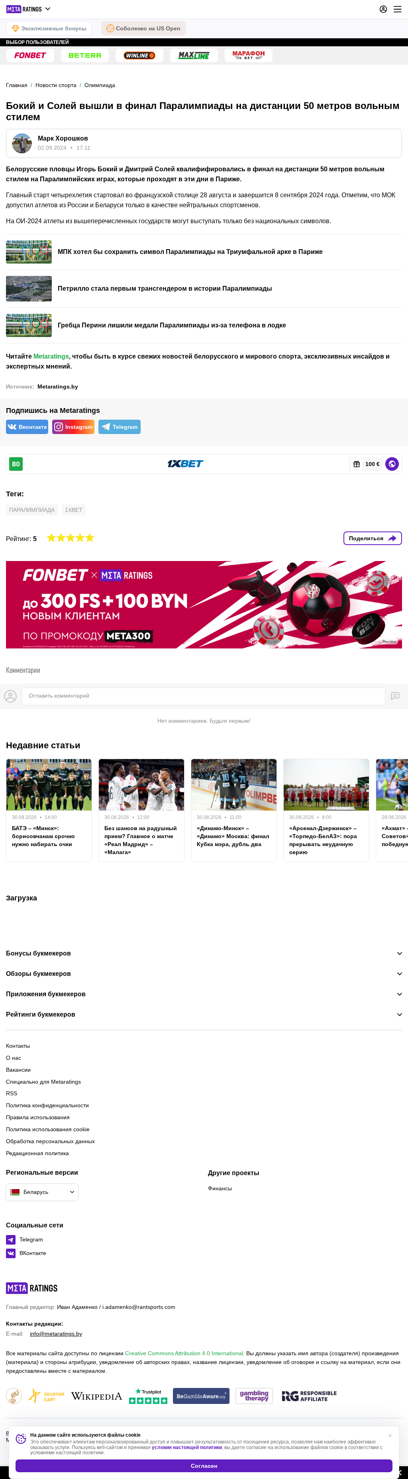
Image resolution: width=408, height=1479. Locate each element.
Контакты (18, 1046)
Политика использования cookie (48, 1129)
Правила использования (38, 1117)
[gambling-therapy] (254, 1396)
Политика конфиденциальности (47, 1105)
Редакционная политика (37, 1153)
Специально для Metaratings (43, 1082)
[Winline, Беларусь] (139, 55)
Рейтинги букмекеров (40, 1014)
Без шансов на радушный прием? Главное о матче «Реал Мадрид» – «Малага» (140, 840)
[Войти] (383, 9)
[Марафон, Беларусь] (249, 55)
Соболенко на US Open (148, 28)
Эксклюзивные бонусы (53, 28)
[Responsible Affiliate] (309, 1397)
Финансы (220, 1188)
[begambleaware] (201, 1396)
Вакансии (18, 1070)
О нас (13, 1058)
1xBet (73, 510)
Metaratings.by (57, 386)
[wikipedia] (97, 1396)
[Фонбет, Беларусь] (30, 55)
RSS (11, 1093)
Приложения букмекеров (46, 994)
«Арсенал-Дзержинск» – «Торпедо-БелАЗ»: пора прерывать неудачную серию (323, 840)
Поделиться (366, 538)
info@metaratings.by (56, 1333)
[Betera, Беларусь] (85, 55)
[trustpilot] (148, 1396)
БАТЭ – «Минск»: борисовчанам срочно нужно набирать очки (43, 836)
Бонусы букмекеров (38, 953)
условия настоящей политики (187, 1447)
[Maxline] (194, 55)
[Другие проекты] (28, 9)
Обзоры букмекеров (38, 974)
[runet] (14, 1396)
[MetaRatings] (32, 1288)
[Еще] (398, 9)
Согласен (204, 1466)
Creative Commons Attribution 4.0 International (184, 1353)
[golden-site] (45, 1396)
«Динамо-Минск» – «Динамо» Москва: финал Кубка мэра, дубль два (233, 836)
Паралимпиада (32, 510)
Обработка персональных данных (50, 1141)
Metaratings (51, 356)
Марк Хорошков (63, 138)
